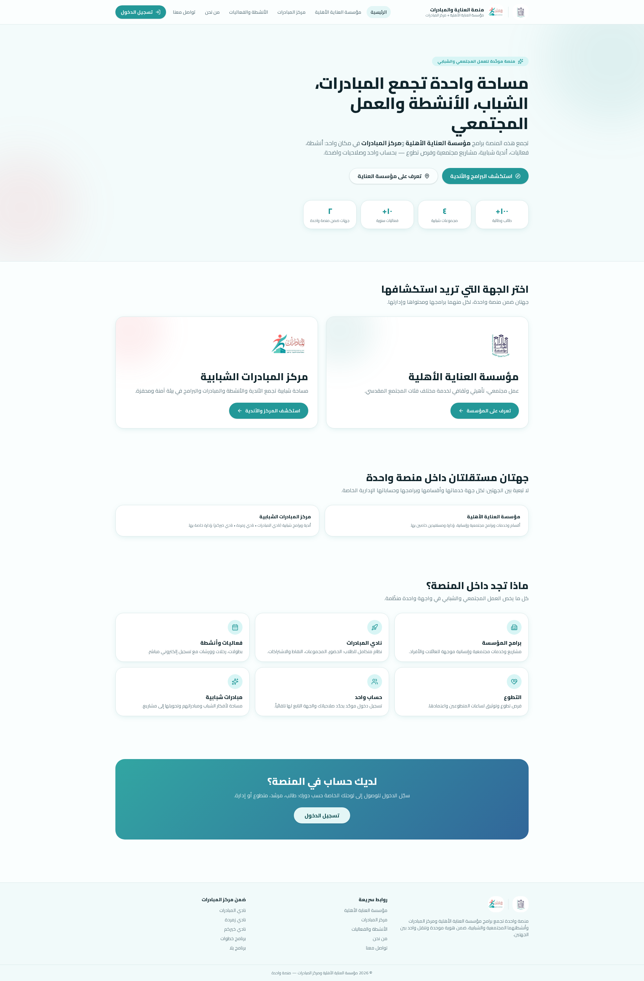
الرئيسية (379, 12)
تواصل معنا (184, 12)
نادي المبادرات (232, 910)
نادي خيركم (235, 929)
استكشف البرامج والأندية (481, 176)
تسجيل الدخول (137, 12)
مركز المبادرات (291, 12)
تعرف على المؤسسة (489, 410)
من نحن (212, 12)
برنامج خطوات (233, 938)
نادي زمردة (235, 919)
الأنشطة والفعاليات (248, 12)
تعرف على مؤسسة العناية (390, 176)
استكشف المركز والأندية (272, 410)
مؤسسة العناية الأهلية (338, 12)
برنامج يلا (237, 947)
